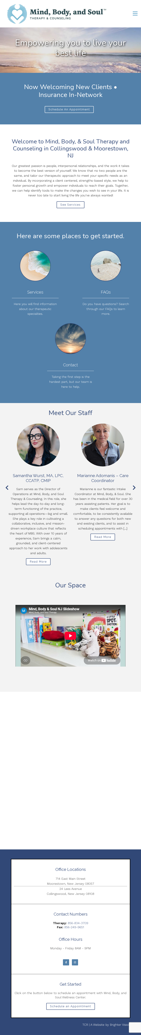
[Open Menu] (135, 14)
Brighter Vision (120, 1024)
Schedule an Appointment (70, 1006)
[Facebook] (66, 962)
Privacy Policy (20, 1024)
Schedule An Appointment (69, 109)
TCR (85, 1024)
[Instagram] (75, 962)
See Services (70, 204)
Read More (38, 561)
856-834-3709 (78, 923)
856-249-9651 (74, 927)
